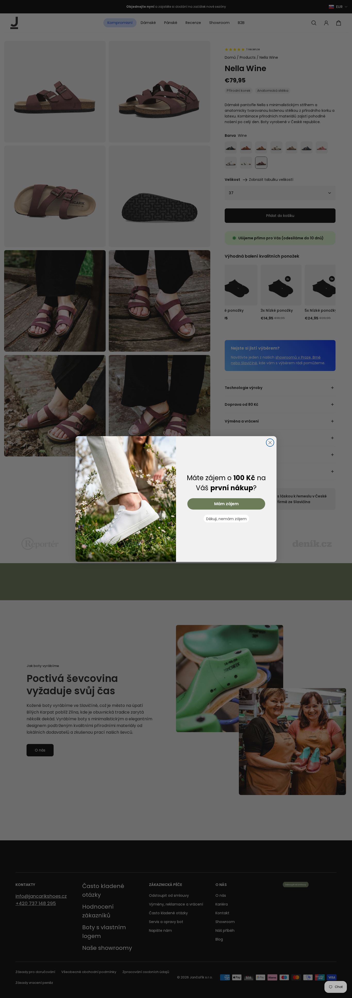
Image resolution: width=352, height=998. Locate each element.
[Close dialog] (270, 442)
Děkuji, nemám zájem (226, 518)
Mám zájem (226, 504)
